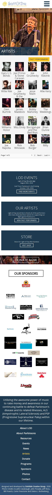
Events (26, 443)
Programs (26, 463)
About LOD (26, 428)
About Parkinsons (26, 433)
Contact (26, 479)
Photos (26, 474)
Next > (39, 155)
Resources (26, 438)
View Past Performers (27, 220)
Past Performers (39, 59)
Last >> (47, 155)
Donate (26, 458)
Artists (26, 453)
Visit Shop (26, 245)
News (26, 448)
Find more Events (27, 191)
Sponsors (26, 468)
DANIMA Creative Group (35, 486)
